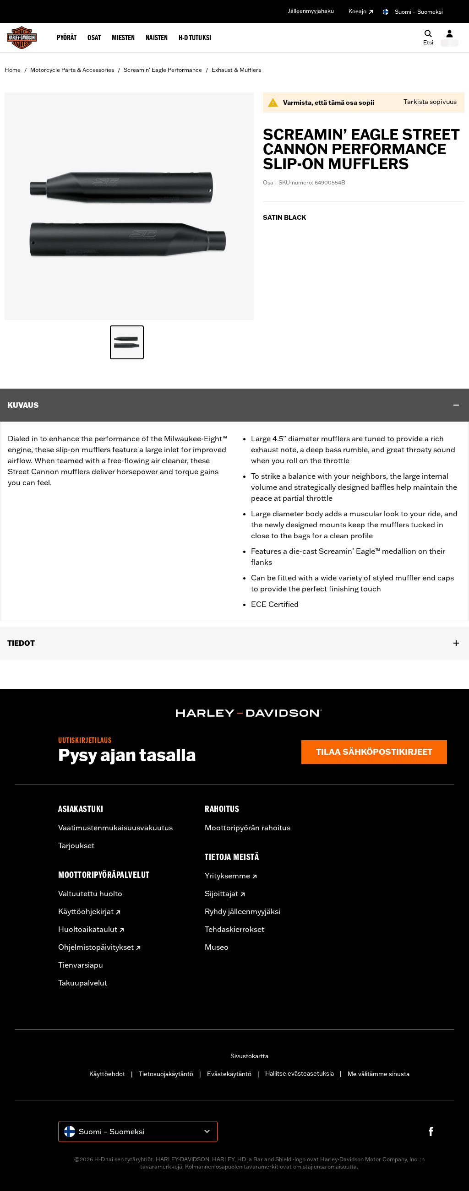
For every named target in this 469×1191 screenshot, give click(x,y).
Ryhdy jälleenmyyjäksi (242, 911)
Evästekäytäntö (229, 1073)
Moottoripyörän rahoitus (247, 827)
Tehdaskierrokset (234, 929)
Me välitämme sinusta (378, 1073)
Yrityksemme (227, 875)
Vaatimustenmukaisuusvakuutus (115, 827)
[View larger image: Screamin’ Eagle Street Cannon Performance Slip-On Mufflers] (129, 204)
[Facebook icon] (430, 1131)
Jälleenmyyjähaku (311, 10)
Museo (217, 947)
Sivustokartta (249, 1056)
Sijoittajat (221, 893)
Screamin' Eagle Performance (163, 69)
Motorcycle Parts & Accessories (72, 69)
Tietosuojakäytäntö (166, 1073)
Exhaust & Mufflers (236, 69)
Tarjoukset (76, 845)
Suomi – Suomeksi (419, 11)
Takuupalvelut (82, 982)
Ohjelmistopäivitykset (96, 947)
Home (13, 69)
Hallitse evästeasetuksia (299, 1073)
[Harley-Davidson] (249, 713)
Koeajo (357, 11)
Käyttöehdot (107, 1073)
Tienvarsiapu (80, 964)
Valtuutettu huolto (90, 893)
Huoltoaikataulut (87, 929)
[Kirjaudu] (449, 38)
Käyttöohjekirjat (86, 911)
